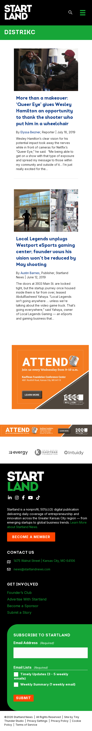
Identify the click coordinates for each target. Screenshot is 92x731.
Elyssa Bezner (30, 132)
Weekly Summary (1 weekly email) (47, 684)
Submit (23, 698)
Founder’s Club (19, 592)
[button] (70, 13)
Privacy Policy (59, 720)
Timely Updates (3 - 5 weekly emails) (41, 676)
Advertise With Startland (26, 599)
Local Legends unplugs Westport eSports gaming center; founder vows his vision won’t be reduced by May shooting (46, 252)
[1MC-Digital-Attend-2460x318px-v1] (46, 430)
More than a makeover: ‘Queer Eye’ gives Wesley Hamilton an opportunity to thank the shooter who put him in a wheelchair (44, 111)
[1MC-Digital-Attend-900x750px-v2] (50, 347)
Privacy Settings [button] (37, 720)
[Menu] (83, 13)
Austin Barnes (30, 273)
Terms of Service (26, 724)
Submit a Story (19, 612)
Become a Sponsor (23, 606)
